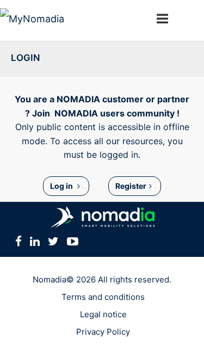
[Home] (60, 20)
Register (130, 185)
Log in (62, 185)
